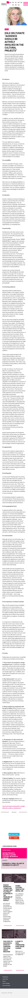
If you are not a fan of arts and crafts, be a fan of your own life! (13, 865)
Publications (5, 976)
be (21, 2)
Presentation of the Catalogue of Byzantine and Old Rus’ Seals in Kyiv (11, 855)
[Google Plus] (14, 837)
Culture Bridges (6, 983)
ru (13, 2)
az (16, 2)
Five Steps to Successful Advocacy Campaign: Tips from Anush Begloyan (7, 946)
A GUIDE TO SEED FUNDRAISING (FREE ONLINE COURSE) (19, 944)
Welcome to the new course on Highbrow (20, 952)
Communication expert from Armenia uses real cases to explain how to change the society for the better (8, 960)
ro (16, 5)
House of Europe (6, 985)
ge (13, 5)
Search (4, 981)
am (18, 2)
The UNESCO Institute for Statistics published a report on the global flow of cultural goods (19, 899)
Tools (6, 29)
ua (18, 5)
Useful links (5, 979)
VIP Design (10, 992)
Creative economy (7, 850)
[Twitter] (14, 833)
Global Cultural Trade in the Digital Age (19, 888)
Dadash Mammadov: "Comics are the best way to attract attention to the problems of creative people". (7, 892)
